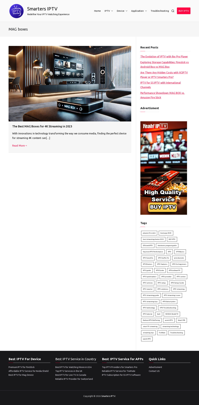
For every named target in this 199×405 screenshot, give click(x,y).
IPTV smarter (148, 289)
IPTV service (181, 276)
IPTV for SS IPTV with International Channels (160, 85)
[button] (111, 11)
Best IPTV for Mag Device (21, 375)
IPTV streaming (179, 289)
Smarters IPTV (42, 8)
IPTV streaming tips (150, 301)
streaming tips (148, 333)
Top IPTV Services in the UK (68, 371)
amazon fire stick (149, 233)
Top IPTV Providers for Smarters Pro (119, 367)
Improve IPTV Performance (153, 252)
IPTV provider (166, 276)
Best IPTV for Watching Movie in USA (73, 367)
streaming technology (170, 326)
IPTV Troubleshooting (168, 308)
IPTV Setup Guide (177, 283)
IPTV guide (147, 270)
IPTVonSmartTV (174, 270)
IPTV (107, 10)
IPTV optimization (149, 276)
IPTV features (162, 264)
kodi (158, 314)
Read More (18, 145)
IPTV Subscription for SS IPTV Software (121, 375)
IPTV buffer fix (163, 258)
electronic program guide (167, 245)
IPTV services (148, 283)
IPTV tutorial (147, 314)
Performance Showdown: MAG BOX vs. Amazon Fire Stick (162, 95)
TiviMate (162, 333)
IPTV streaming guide (151, 295)
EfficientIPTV (148, 245)
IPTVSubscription (169, 301)
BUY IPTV (183, 10)
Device (120, 10)
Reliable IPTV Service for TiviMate (118, 371)
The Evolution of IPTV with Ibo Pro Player (164, 56)
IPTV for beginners (179, 264)
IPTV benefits (148, 258)
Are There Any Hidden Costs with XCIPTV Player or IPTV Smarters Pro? (164, 74)
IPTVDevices (147, 264)
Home (97, 10)
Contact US (154, 371)
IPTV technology (149, 308)
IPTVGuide (160, 270)
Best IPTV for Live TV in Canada (70, 375)
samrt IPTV (169, 320)
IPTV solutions (162, 289)
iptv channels (179, 258)
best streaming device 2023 (153, 239)
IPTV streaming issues (172, 295)
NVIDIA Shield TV (171, 314)
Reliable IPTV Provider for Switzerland (74, 379)
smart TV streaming (150, 326)
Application (137, 10)
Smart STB (181, 320)
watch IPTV (147, 339)
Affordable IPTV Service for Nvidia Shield (29, 371)
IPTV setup (162, 283)
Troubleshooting (160, 10)
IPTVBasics (180, 252)
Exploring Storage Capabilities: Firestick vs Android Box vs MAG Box (164, 64)
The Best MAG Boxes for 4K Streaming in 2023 (42, 126)
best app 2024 (165, 233)
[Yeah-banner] (163, 167)
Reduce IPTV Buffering (151, 320)
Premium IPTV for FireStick (22, 367)
